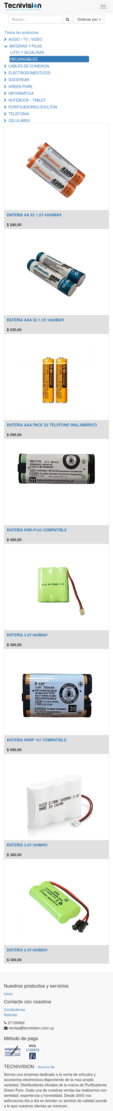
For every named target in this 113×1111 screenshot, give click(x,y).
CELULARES (19, 120)
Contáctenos (14, 1009)
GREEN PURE (20, 86)
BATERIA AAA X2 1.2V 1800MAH (35, 319)
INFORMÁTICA (21, 93)
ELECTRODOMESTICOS (29, 72)
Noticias (10, 1014)
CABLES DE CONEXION (28, 66)
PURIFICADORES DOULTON (32, 106)
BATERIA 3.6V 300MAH (27, 844)
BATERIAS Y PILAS (25, 46)
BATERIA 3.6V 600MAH (27, 634)
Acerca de (46, 1066)
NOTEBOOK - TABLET (27, 100)
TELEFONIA (18, 113)
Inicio (8, 993)
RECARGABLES (23, 59)
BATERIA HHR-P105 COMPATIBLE (37, 529)
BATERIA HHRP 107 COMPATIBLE (36, 739)
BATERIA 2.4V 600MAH (27, 949)
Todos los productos (21, 32)
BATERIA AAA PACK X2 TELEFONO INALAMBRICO (52, 424)
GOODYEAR (18, 79)
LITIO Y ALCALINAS (27, 52)
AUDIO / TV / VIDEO (25, 39)
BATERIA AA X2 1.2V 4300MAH (34, 214)
